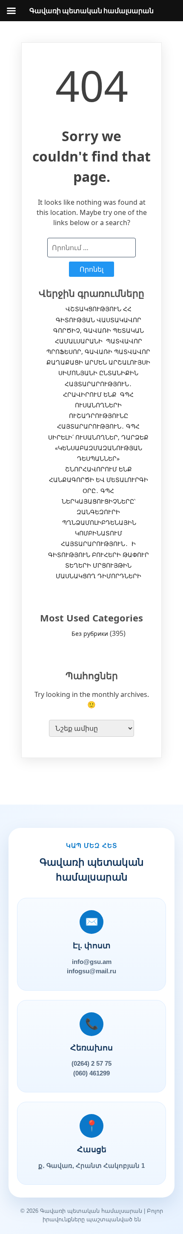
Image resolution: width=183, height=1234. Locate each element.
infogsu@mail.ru (91, 971)
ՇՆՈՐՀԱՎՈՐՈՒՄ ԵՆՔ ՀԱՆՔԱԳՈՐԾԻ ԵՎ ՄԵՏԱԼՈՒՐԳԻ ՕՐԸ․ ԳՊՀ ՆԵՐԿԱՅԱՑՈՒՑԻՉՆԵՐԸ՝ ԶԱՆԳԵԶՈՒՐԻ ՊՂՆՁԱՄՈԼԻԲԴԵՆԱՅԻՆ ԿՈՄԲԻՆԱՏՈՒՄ (98, 501)
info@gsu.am (92, 961)
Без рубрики (89, 634)
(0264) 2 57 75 (91, 1063)
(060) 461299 (91, 1073)
